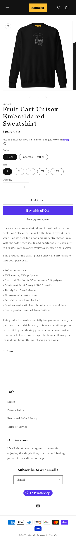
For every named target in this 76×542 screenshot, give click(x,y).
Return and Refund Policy (22, 418)
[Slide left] (30, 97)
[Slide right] (46, 97)
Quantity (7, 179)
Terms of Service (17, 426)
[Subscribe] (58, 479)
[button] (7, 7)
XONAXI (32, 535)
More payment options (38, 219)
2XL (57, 171)
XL (43, 171)
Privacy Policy (15, 410)
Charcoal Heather (33, 157)
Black (10, 157)
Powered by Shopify (47, 535)
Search (11, 401)
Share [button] (10, 351)
